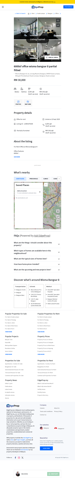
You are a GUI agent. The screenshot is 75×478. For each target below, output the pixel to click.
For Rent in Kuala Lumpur (45, 317)
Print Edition (68, 7)
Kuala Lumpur (41, 13)
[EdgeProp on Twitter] (22, 458)
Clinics (45, 179)
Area (11, 440)
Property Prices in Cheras (45, 340)
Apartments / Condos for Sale (13, 364)
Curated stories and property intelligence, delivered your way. (37, 2)
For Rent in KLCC (42, 329)
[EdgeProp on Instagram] (19, 458)
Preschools (34, 179)
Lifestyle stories (10, 395)
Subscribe (46, 448)
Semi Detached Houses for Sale (14, 370)
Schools (56, 179)
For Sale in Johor (10, 323)
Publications (8, 386)
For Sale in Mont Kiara (11, 326)
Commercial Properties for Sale (14, 376)
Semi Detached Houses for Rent (47, 370)
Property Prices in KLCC (44, 351)
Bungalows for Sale (10, 367)
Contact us (43, 415)
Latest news (8, 389)
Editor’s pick (8, 384)
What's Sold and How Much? (46, 384)
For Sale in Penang (10, 320)
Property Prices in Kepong (45, 348)
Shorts (7, 398)
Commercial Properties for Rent (47, 376)
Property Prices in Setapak (45, 343)
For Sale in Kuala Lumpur (12, 317)
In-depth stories (9, 392)
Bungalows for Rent (43, 367)
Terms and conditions (46, 411)
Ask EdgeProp (42, 236)
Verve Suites (8, 351)
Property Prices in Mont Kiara (46, 345)
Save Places (20, 179)
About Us (56, 408)
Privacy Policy (58, 411)
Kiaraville (7, 343)
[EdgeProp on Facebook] (15, 458)
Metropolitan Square (11, 345)
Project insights (20, 440)
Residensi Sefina (10, 348)
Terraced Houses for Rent (45, 373)
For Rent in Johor (42, 323)
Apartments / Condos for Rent (46, 364)
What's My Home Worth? (44, 386)
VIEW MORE (8, 332)
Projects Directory (43, 395)
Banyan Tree (8, 340)
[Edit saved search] (58, 25)
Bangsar (50, 13)
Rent (33, 13)
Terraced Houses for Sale (12, 373)
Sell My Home (41, 389)
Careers (42, 408)
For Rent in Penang (43, 320)
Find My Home (42, 392)
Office (57, 13)
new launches (24, 450)
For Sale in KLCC (9, 329)
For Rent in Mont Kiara (44, 326)
